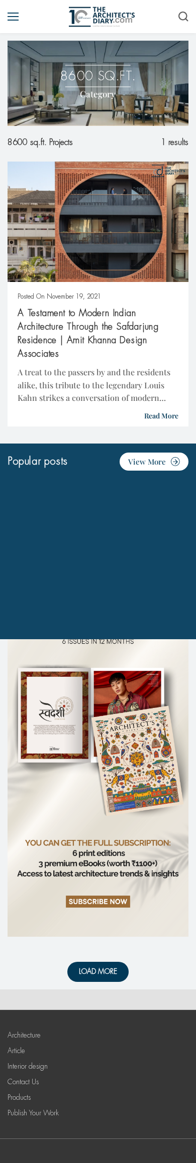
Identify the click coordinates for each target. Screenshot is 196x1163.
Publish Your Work (33, 1112)
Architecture (24, 1035)
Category (98, 93)
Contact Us (23, 1081)
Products (19, 1097)
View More (147, 462)
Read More (161, 415)
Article (16, 1050)
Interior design (28, 1066)
